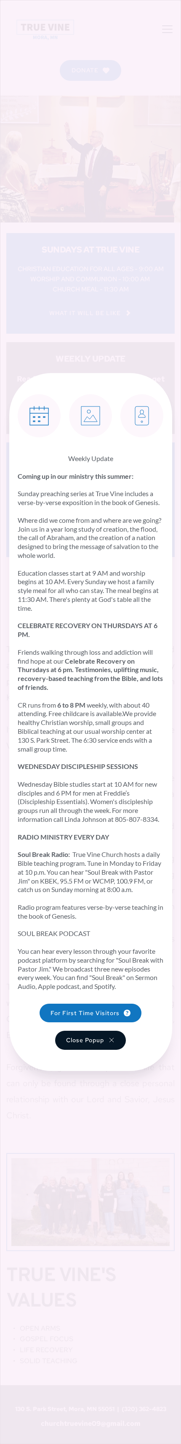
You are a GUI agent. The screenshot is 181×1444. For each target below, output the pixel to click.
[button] (90, 1040)
